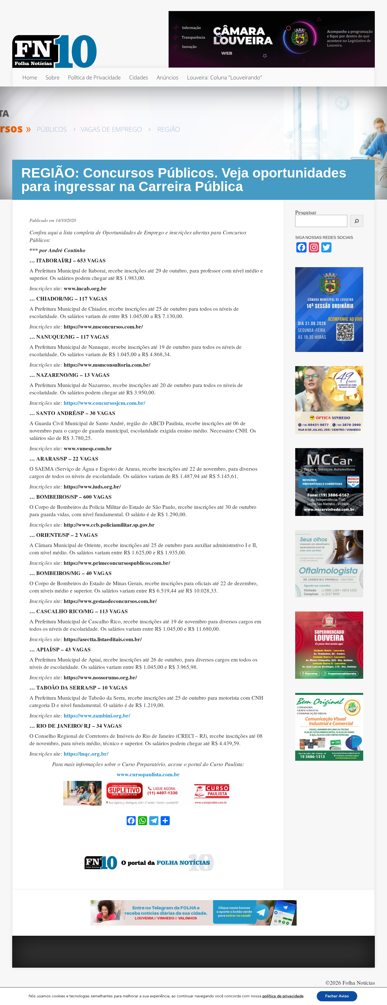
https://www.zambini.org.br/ (97, 715)
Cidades (138, 77)
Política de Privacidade (94, 77)
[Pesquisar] (356, 221)
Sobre (52, 77)
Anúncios (167, 77)
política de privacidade (282, 996)
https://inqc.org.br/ (86, 754)
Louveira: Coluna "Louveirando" (224, 77)
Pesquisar (305, 212)
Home (29, 77)
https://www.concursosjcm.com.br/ (104, 403)
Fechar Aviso (337, 996)
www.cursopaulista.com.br (148, 774)
